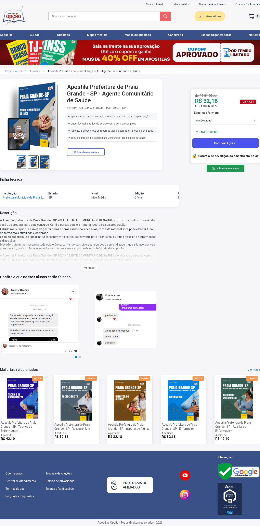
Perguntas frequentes (19, 496)
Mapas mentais (97, 34)
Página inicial (13, 71)
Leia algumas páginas (88, 152)
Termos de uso (15, 488)
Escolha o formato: (207, 112)
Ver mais (89, 267)
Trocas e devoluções (59, 473)
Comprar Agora (224, 143)
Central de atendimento (20, 481)
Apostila (34, 71)
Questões (63, 34)
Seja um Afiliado (155, 4)
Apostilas (6, 34)
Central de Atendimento (212, 4)
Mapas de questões (138, 34)
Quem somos (14, 473)
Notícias (254, 34)
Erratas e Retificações (60, 488)
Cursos (35, 34)
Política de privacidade (60, 481)
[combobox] (104, 16)
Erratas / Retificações (247, 4)
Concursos (175, 34)
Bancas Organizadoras (216, 34)
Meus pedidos (182, 4)
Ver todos (254, 369)
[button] (76, 357)
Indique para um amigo (228, 168)
